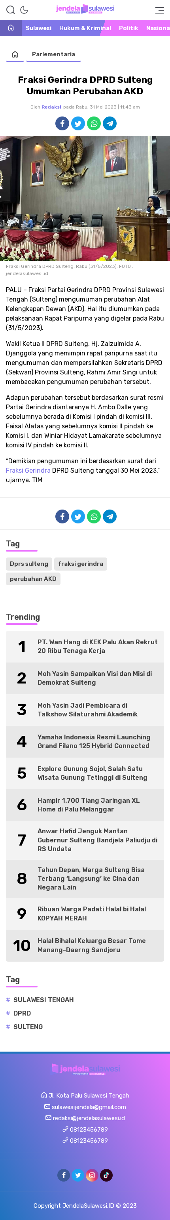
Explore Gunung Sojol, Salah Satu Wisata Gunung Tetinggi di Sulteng (92, 773)
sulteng (28, 1027)
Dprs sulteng (29, 563)
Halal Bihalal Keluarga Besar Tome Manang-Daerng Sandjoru (92, 945)
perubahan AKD (33, 578)
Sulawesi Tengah (43, 1000)
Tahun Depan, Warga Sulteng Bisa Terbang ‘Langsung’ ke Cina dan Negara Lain (91, 879)
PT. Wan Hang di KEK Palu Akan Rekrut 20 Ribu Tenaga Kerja (98, 646)
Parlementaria (53, 54)
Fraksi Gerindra (28, 470)
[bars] (157, 10)
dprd (22, 1013)
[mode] (24, 10)
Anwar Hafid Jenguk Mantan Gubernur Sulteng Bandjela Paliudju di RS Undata (97, 840)
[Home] (11, 28)
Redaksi (51, 107)
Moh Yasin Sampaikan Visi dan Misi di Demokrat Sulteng (95, 678)
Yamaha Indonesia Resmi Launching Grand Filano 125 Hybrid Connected (94, 741)
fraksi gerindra (80, 563)
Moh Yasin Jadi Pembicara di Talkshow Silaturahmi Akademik (88, 710)
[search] (10, 10)
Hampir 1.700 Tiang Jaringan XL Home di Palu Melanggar (89, 805)
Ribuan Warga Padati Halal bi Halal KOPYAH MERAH (92, 913)
